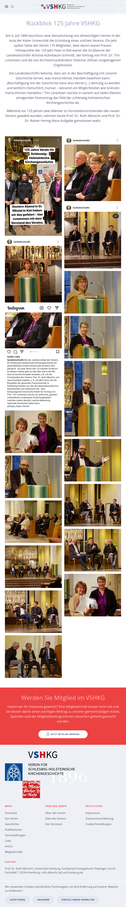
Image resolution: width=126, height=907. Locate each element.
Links (8, 841)
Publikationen (13, 829)
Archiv (9, 846)
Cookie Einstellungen (98, 824)
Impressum (93, 813)
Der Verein (11, 818)
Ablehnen (43, 899)
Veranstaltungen (15, 835)
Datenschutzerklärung (99, 818)
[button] (6, 6)
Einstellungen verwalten (78, 899)
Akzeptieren (17, 899)
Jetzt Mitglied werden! (65, 734)
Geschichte (12, 824)
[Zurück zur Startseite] (63, 6)
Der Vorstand (53, 824)
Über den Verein (55, 813)
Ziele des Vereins (55, 818)
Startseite (11, 813)
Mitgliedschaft (13, 852)
